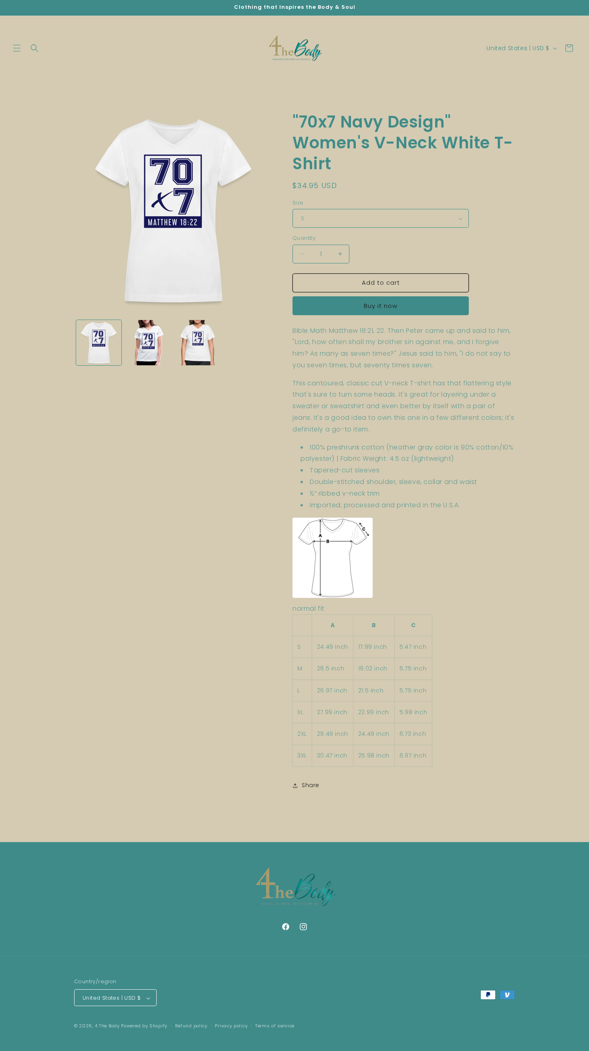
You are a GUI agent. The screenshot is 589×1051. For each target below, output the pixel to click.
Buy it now (380, 306)
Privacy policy (231, 1026)
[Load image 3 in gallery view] (197, 342)
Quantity (303, 238)
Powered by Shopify (144, 1026)
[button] (17, 48)
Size (298, 203)
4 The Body (107, 1026)
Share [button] (310, 785)
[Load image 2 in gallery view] (148, 342)
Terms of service (274, 1026)
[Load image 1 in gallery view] (98, 342)
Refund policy (191, 1026)
